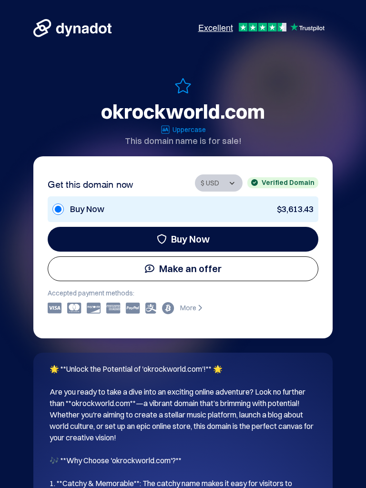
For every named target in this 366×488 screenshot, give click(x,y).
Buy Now (190, 239)
